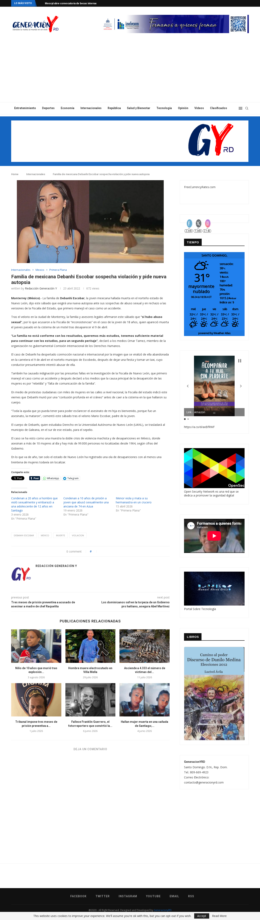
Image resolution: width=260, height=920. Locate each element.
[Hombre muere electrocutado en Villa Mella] (90, 646)
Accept (201, 916)
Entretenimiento (25, 108)
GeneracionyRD (163, 910)
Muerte (60, 535)
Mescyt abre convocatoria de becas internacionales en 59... (80, 3)
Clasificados (218, 108)
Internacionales (91, 108)
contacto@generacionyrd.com (204, 782)
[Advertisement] (130, 71)
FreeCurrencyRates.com (200, 187)
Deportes (48, 108)
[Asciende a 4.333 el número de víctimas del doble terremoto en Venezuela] (144, 646)
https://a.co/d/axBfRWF (199, 427)
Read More (219, 916)
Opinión (183, 108)
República (114, 108)
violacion (78, 535)
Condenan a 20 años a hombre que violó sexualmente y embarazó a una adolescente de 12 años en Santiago (34, 504)
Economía (67, 108)
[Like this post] (95, 551)
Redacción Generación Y (41, 288)
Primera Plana (58, 270)
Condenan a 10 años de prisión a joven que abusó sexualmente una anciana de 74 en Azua (86, 502)
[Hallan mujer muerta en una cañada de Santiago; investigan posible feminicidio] (144, 699)
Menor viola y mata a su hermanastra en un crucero (134, 500)
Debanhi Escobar (24, 535)
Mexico (40, 270)
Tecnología (164, 108)
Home (14, 174)
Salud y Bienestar (138, 108)
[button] (188, 386)
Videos (199, 108)
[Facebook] (232, 3)
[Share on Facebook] (102, 551)
